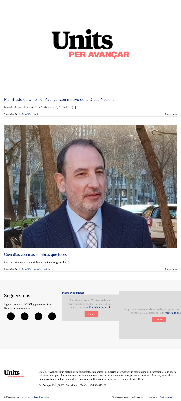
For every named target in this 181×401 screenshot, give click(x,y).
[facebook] (11, 316)
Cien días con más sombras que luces (35, 254)
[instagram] (38, 316)
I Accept (91, 314)
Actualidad (27, 114)
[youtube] (52, 316)
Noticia (37, 114)
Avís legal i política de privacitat (35, 397)
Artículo (37, 269)
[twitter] (24, 316)
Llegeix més (171, 114)
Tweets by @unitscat (73, 292)
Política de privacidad (98, 307)
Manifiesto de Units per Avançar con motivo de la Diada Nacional (60, 99)
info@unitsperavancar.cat (166, 397)
